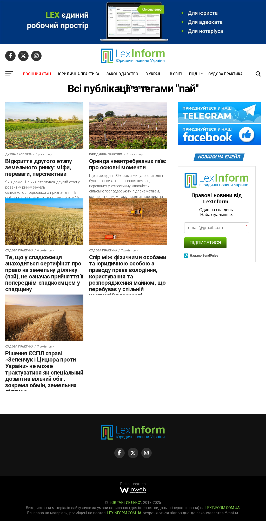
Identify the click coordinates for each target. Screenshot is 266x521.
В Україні (154, 74)
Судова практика (225, 74)
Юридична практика (78, 74)
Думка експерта (133, 88)
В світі (176, 74)
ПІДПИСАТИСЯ (205, 242)
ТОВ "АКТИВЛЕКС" (125, 502)
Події (194, 74)
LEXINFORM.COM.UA (222, 508)
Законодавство (122, 74)
